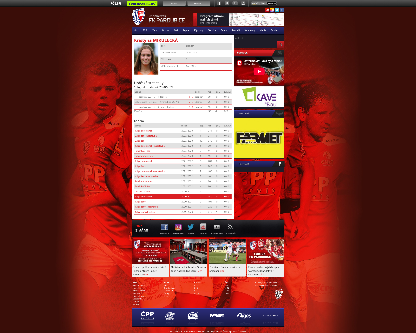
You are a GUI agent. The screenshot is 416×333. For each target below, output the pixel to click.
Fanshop (275, 30)
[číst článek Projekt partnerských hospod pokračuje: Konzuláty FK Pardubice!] (265, 263)
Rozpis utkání (169, 288)
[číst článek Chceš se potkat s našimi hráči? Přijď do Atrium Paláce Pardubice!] (150, 263)
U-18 (196, 288)
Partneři (236, 30)
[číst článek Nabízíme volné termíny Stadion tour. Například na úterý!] (188, 263)
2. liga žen (139, 140)
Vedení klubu (139, 285)
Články (166, 293)
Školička (212, 30)
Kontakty (137, 288)
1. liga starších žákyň (145, 212)
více (146, 274)
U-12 (227, 293)
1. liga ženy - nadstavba (146, 176)
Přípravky (198, 30)
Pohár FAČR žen (142, 151)
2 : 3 (191, 102)
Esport (224, 30)
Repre (186, 30)
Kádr (166, 285)
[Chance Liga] (142, 4)
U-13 (227, 290)
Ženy (154, 30)
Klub (136, 30)
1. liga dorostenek (143, 130)
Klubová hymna (140, 296)
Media (263, 30)
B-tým (166, 296)
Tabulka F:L (168, 290)
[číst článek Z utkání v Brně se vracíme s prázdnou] (227, 263)
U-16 (196, 293)
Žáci (176, 30)
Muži (145, 30)
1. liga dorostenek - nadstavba (150, 145)
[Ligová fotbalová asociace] (115, 4)
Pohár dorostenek (144, 156)
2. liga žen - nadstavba (146, 135)
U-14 (227, 288)
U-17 (196, 290)
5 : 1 (191, 107)
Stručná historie (140, 290)
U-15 (227, 285)
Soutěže (136, 293)
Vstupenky (250, 30)
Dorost (165, 30)
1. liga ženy (140, 166)
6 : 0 (191, 96)
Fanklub (136, 304)
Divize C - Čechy (142, 191)
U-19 (196, 285)
